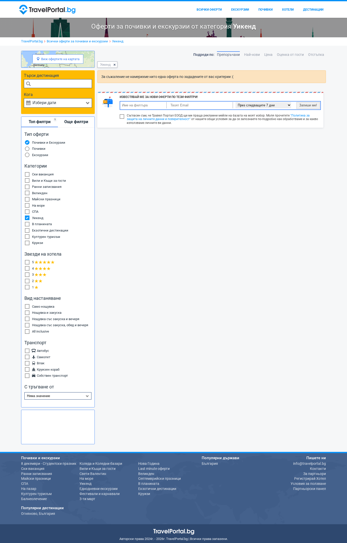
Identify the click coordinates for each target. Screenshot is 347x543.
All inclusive (40, 331)
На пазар (28, 489)
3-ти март (87, 499)
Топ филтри (42, 121)
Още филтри (76, 121)
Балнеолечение (34, 499)
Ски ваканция (43, 174)
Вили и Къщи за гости (49, 181)
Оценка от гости (290, 55)
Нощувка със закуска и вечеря (55, 319)
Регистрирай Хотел (310, 478)
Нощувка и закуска (46, 313)
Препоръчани (228, 55)
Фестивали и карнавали (100, 494)
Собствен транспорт (51, 375)
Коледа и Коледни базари (101, 464)
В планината (42, 224)
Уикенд (37, 218)
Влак (39, 363)
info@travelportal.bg (309, 464)
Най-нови (252, 55)
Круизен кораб (47, 369)
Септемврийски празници (159, 478)
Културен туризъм (46, 237)
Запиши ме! (308, 105)
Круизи (37, 243)
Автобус (42, 351)
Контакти (318, 469)
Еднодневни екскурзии (99, 489)
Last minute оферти (154, 469)
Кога (28, 94)
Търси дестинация (41, 75)
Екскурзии (40, 155)
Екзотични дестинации (50, 230)
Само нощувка (43, 306)
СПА (35, 211)
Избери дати (44, 103)
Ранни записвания (46, 187)
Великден (40, 193)
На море (38, 205)
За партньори (314, 474)
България (210, 464)
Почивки (38, 149)
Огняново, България (38, 514)
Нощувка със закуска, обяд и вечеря (60, 325)
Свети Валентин (93, 474)
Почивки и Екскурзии (48, 142)
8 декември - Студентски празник (48, 464)
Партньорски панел (309, 489)
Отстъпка (316, 55)
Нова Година (149, 464)
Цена (268, 55)
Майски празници (46, 199)
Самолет (42, 357)
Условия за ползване (308, 484)
